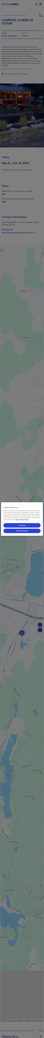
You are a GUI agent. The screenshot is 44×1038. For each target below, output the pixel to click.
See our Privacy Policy (22, 519)
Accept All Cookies (22, 531)
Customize (22, 525)
